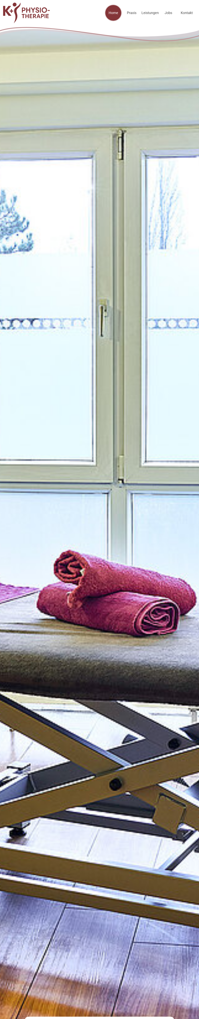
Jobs (168, 13)
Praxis (131, 13)
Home (113, 13)
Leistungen (150, 13)
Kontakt (187, 13)
